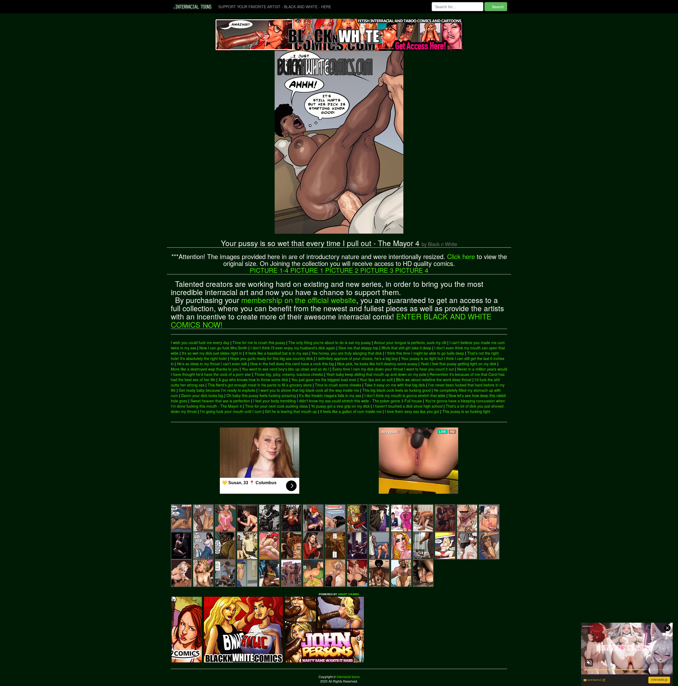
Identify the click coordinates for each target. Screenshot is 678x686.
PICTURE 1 (306, 270)
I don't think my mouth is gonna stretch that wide (404, 395)
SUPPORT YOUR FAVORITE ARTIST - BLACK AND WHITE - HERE (274, 6)
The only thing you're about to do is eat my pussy (329, 342)
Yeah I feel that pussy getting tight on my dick (458, 363)
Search (497, 6)
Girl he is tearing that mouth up (291, 411)
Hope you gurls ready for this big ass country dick (271, 358)
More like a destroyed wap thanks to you (205, 369)
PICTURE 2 (341, 270)
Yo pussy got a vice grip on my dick (340, 406)
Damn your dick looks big (202, 395)
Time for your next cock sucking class (276, 406)
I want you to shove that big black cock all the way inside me (308, 390)
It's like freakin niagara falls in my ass (330, 395)
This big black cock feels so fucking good (396, 390)
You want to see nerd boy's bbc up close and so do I (285, 369)
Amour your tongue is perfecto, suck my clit (410, 342)
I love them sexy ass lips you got (412, 411)
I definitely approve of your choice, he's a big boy (357, 358)
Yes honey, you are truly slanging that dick (346, 353)
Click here (461, 256)
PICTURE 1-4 (269, 270)
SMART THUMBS (348, 594)
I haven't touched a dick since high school (408, 406)
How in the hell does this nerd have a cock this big (292, 363)
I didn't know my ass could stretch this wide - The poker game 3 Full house (359, 400)
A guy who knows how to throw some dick (253, 379)
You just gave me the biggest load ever (323, 379)
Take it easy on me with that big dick (394, 384)
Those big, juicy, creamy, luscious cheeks (288, 374)
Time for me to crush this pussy (259, 342)
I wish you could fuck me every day (200, 342)
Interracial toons (348, 676)
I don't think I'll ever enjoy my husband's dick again (293, 347)
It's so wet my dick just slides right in (212, 353)
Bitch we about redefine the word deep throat (433, 379)
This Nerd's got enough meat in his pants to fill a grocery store (260, 384)
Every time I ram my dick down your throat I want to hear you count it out (393, 369)
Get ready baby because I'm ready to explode (217, 390)
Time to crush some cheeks (338, 384)
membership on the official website (298, 300)
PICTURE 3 (376, 270)
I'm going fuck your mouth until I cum (231, 411)
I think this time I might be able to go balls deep (424, 353)
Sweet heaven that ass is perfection (220, 400)
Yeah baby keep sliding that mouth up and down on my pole (376, 374)
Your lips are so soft (376, 379)
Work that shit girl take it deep (406, 347)
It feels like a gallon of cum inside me (351, 411)
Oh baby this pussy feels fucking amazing (261, 395)
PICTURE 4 (411, 270)
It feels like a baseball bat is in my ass (276, 353)
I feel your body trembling (274, 400)
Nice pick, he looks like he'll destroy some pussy (377, 363)
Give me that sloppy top (358, 347)
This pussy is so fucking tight (466, 411)
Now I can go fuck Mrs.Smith (223, 347)
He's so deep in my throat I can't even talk (212, 363)
